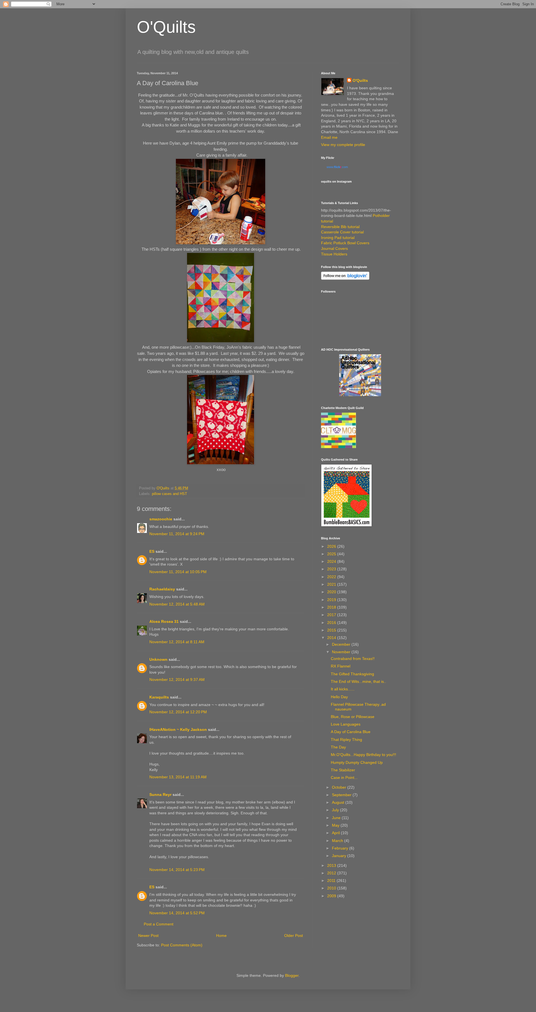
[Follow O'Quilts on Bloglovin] (345, 278)
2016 (332, 622)
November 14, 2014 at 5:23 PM (177, 869)
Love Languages (345, 724)
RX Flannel (340, 666)
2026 (332, 546)
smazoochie (160, 519)
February (340, 848)
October (339, 787)
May (336, 825)
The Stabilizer (343, 770)
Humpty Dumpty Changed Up (357, 762)
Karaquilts (159, 697)
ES (151, 551)
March (338, 840)
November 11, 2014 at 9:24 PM (176, 534)
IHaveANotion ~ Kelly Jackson (178, 729)
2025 (332, 554)
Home (221, 935)
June (337, 817)
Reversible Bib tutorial (340, 226)
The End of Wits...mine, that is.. (358, 681)
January (339, 855)
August (338, 802)
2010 (332, 888)
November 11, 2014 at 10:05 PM (178, 572)
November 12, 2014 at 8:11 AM (176, 642)
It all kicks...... (343, 689)
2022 (332, 577)
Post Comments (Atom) (181, 945)
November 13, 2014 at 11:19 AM (178, 777)
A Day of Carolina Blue (350, 731)
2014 (332, 637)
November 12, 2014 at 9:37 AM (177, 679)
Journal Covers (334, 248)
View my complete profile (343, 144)
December (341, 644)
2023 (332, 569)
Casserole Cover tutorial (342, 232)
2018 (332, 607)
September (342, 795)
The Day (338, 747)
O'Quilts (166, 27)
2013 (332, 865)
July (336, 810)
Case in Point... (344, 777)
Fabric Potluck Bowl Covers (345, 243)
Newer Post (148, 935)
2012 (332, 873)
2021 (332, 584)
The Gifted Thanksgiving (352, 674)
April (336, 833)
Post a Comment (158, 924)
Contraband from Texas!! (353, 658)
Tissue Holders (334, 254)
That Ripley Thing (346, 739)
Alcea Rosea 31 (164, 621)
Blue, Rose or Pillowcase (352, 716)
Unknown (158, 659)
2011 (332, 880)
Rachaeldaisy (162, 589)
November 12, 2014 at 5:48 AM (177, 604)
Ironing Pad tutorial (338, 237)
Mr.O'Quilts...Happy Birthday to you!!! (363, 754)
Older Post (293, 935)
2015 (332, 630)
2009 (332, 896)
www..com (337, 167)
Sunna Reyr (160, 794)
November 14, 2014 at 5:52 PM (177, 913)
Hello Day (339, 697)
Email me (329, 137)
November (341, 652)
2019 (332, 599)
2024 (332, 561)
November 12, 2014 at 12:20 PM (178, 712)
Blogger (291, 975)
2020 (332, 592)
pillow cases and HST (169, 494)
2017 (332, 615)
